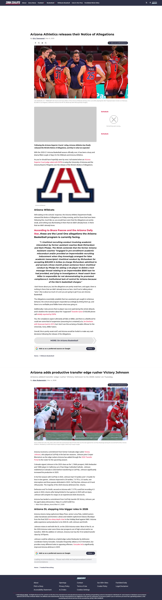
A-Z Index (62, 590)
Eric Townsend (38, 38)
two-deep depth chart (57, 519)
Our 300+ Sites (102, 583)
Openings (62, 583)
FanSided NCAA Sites (92, 3)
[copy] (45, 43)
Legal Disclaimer (122, 586)
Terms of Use (82, 586)
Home (36, 356)
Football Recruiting (47, 567)
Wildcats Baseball (63, 3)
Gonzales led (78, 544)
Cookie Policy (102, 586)
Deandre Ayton (77, 312)
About (24, 3)
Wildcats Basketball (47, 356)
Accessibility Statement (43, 590)
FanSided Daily (121, 583)
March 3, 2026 (59, 504)
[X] (146, 2)
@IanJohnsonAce (48, 502)
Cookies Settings (83, 590)
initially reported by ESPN (46, 314)
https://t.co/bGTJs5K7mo (65, 502)
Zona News (32, 3)
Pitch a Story (38, 586)
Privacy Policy (64, 586)
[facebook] (150, 2)
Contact (80, 583)
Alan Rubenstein (39, 380)
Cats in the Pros (77, 3)
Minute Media (24, 594)
